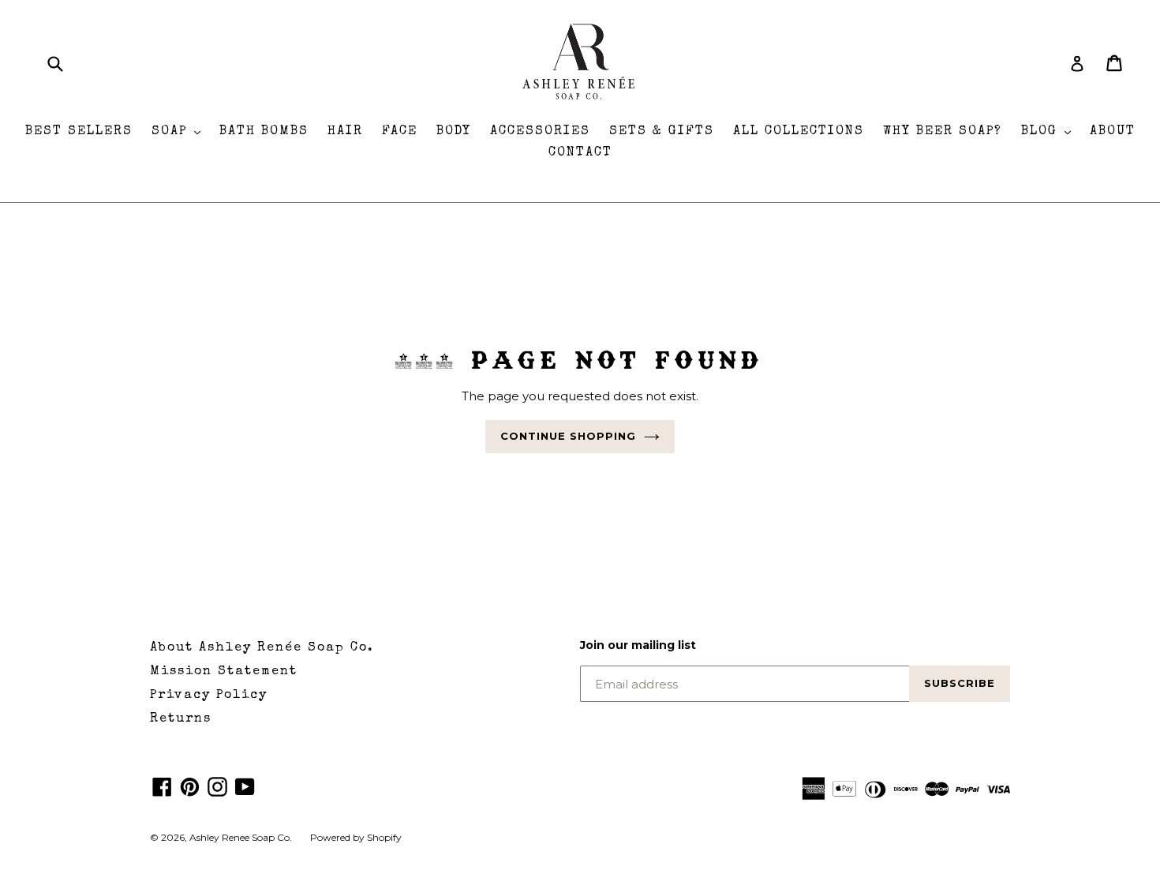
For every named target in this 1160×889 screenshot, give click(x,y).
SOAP (180, 131)
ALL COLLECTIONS (798, 132)
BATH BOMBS (264, 132)
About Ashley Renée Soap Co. (262, 648)
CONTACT (580, 153)
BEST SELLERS (79, 132)
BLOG (1050, 131)
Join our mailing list (638, 645)
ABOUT (1113, 132)
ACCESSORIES (540, 132)
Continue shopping (568, 435)
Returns (180, 719)
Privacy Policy (209, 695)
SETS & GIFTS (661, 132)
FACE (399, 132)
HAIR (345, 132)
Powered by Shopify (356, 837)
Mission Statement (223, 672)
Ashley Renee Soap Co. (241, 837)
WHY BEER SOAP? (942, 132)
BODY (453, 132)
